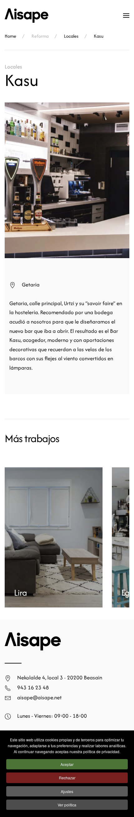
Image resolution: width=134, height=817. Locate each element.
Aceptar (67, 764)
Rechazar (67, 777)
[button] (126, 15)
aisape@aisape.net (39, 697)
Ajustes (67, 791)
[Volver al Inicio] (26, 15)
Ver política (67, 804)
